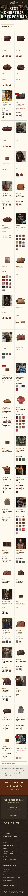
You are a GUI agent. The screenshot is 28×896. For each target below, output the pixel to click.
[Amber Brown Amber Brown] (6, 56)
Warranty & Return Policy (10, 883)
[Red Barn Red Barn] (23, 245)
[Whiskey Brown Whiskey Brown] (10, 670)
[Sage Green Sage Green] (23, 459)
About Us (5, 840)
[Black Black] (3, 117)
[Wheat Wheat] (20, 758)
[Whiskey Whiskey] (21, 175)
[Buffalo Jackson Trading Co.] (14, 2)
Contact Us (6, 869)
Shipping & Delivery (8, 854)
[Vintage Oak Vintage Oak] (20, 669)
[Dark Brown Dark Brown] (10, 113)
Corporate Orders (8, 851)
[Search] (23, 2)
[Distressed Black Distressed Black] (6, 612)
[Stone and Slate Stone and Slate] (6, 520)
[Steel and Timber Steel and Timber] (23, 239)
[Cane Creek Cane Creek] (17, 386)
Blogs (5, 842)
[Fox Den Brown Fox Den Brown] (17, 459)
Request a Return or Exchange (11, 877)
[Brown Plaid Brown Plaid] (10, 354)
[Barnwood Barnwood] (20, 235)
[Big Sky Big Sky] (23, 235)
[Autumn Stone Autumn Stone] (17, 235)
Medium (18, 325)
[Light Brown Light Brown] (3, 113)
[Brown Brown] (17, 175)
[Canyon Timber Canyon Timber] (17, 242)
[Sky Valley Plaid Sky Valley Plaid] (3, 357)
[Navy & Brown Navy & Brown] (23, 386)
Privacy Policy (7, 848)
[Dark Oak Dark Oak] (10, 56)
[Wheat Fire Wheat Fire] (17, 249)
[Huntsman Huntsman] (20, 242)
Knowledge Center (8, 845)
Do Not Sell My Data (8, 885)
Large (23, 325)
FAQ (4, 874)
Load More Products (8, 764)
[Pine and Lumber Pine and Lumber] (3, 520)
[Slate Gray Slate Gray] (17, 758)
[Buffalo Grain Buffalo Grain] (3, 56)
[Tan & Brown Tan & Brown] (6, 113)
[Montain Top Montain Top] (20, 386)
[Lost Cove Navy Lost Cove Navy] (20, 459)
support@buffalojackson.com (14, 802)
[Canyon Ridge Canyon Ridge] (20, 239)
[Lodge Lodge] (23, 242)
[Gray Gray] (6, 354)
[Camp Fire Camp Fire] (17, 239)
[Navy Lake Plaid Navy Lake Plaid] (17, 245)
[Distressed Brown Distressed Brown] (3, 612)
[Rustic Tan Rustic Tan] (17, 669)
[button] (2, 2)
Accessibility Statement (10, 859)
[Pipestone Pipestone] (17, 389)
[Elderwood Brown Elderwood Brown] (3, 756)
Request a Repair (8, 880)
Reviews (5, 872)
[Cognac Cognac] (10, 318)
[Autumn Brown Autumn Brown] (6, 561)
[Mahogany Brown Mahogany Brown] (3, 699)
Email (6, 828)
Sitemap (5, 856)
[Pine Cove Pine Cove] (20, 245)
